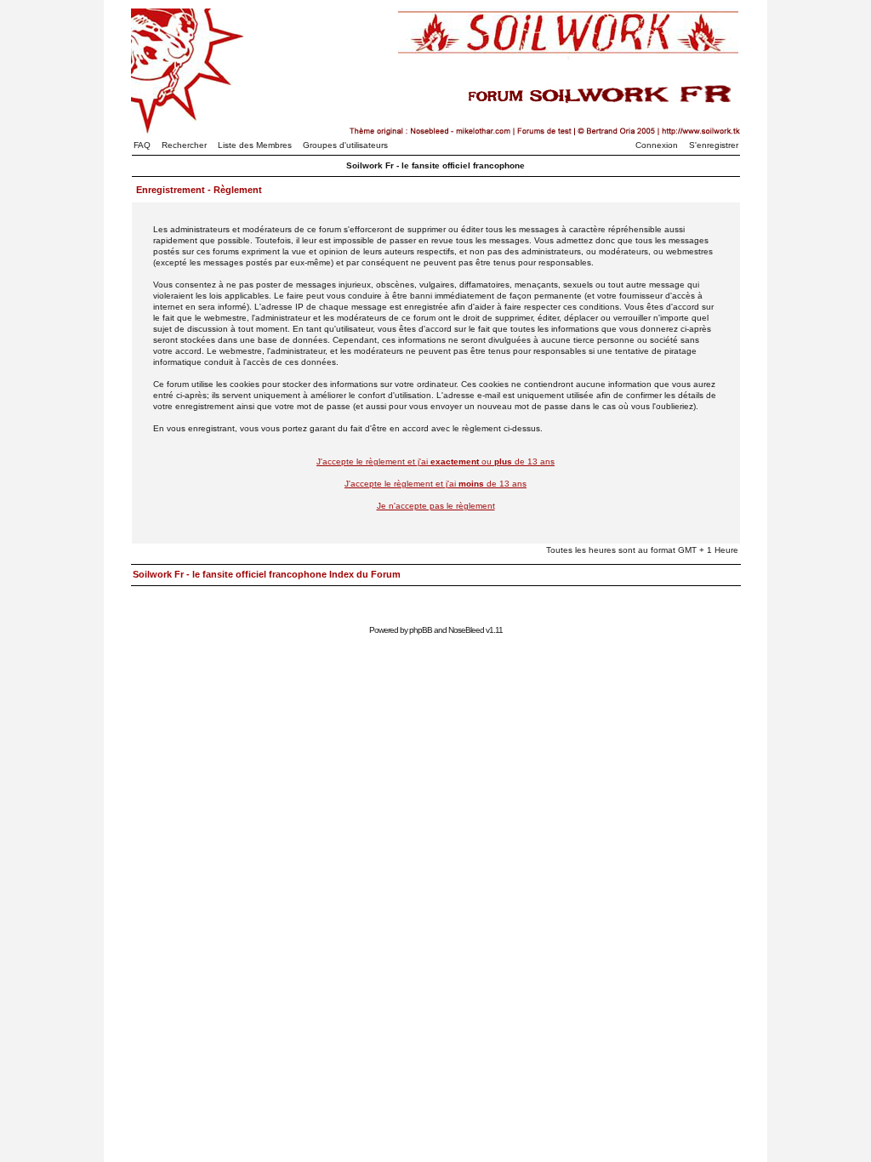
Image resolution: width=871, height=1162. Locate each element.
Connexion (656, 145)
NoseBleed (466, 630)
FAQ (142, 145)
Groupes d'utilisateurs (345, 145)
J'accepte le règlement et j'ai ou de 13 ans (435, 461)
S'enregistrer (713, 145)
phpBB (420, 630)
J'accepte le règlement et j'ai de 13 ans (435, 483)
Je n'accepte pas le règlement (436, 505)
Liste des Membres (255, 145)
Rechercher (184, 145)
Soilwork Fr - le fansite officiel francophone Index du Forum (267, 574)
